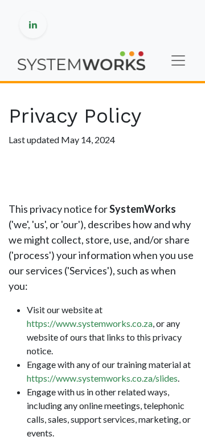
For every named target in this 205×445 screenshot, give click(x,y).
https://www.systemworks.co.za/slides (102, 378)
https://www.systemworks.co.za (90, 323)
